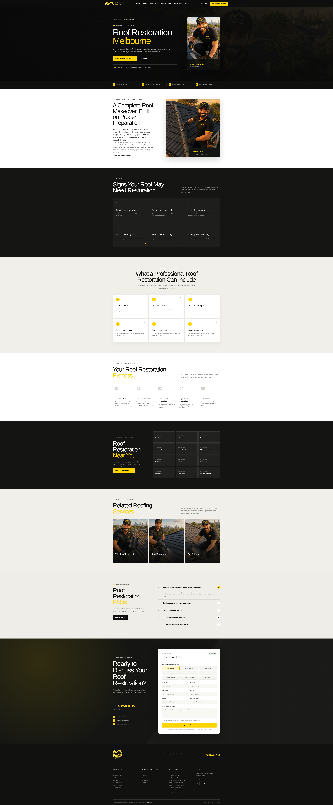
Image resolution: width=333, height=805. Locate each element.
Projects (163, 3)
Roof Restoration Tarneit (175, 778)
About (170, 3)
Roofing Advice (178, 3)
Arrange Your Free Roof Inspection (124, 155)
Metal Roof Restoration (118, 785)
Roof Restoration (117, 773)
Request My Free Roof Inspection (189, 725)
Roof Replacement (117, 782)
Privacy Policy (197, 720)
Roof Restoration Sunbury (175, 790)
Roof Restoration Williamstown (176, 785)
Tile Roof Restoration (118, 775)
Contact (187, 3)
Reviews (144, 778)
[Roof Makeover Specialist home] (114, 3)
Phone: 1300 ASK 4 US (201, 775)
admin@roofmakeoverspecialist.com (205, 779)
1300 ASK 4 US (204, 3)
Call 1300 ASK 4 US (145, 58)
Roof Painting (116, 778)
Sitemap (218, 802)
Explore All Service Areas (123, 470)
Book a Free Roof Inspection (219, 3)
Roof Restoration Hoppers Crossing (177, 780)
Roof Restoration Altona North (176, 782)
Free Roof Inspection (118, 790)
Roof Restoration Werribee (175, 773)
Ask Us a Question (120, 617)
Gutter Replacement (117, 787)
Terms (213, 802)
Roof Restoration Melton (175, 787)
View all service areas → (175, 793)
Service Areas (154, 3)
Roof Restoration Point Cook (175, 775)
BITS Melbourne (148, 802)
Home (138, 3)
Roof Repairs (116, 780)
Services (145, 3)
